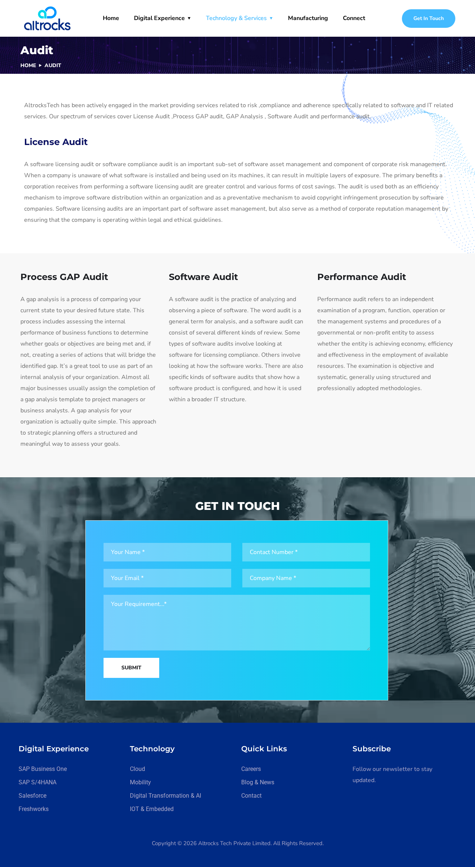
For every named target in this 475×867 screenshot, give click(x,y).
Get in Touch (428, 18)
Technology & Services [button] (236, 18)
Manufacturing (308, 18)
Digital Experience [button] (159, 18)
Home (111, 18)
